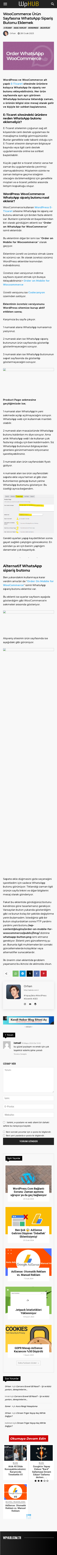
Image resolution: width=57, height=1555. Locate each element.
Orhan (13, 33)
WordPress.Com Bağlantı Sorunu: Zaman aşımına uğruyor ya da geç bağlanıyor (28, 1192)
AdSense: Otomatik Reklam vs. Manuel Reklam (28, 1273)
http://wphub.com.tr (31, 990)
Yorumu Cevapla (20, 1054)
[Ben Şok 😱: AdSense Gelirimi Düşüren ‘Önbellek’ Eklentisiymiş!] (28, 1220)
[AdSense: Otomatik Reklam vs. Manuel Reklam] (28, 1262)
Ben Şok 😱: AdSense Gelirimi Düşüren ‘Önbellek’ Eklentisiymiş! (28, 1233)
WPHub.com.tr (12, 1537)
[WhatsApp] (16, 974)
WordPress (33, 28)
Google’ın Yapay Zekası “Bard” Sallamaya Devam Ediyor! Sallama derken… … (41, 1472)
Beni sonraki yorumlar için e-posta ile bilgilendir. (28, 1132)
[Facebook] (37, 974)
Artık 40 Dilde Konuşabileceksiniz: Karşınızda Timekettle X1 (15, 1470)
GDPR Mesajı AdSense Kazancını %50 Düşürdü (28, 1349)
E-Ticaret (8, 28)
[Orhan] (6, 33)
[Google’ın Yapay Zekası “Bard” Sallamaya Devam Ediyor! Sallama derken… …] (41, 1453)
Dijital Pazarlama (16, 1502)
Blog (15, 1463)
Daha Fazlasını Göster (27, 1363)
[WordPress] (35, 1003)
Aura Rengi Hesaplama (26, 1406)
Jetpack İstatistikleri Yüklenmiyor (28, 1311)
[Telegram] (23, 974)
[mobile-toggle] (5, 4)
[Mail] (30, 1003)
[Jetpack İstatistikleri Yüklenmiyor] (28, 1300)
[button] (52, 4)
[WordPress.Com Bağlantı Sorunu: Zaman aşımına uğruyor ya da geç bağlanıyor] (28, 1179)
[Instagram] (25, 1003)
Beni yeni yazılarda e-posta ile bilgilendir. (25, 1135)
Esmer (8, 1406)
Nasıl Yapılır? (20, 28)
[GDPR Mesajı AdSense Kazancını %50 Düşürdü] (28, 1338)
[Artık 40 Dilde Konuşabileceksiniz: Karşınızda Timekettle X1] (15, 1453)
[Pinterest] (44, 974)
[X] (30, 974)
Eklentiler (45, 28)
